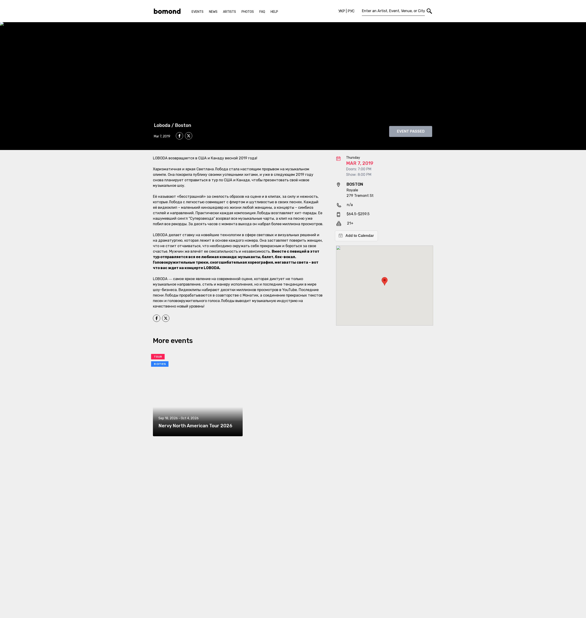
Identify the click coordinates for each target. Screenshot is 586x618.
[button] (385, 281)
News (213, 12)
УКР (341, 11)
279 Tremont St (360, 195)
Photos (247, 12)
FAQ (262, 12)
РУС (351, 11)
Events (197, 12)
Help (274, 12)
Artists (229, 12)
